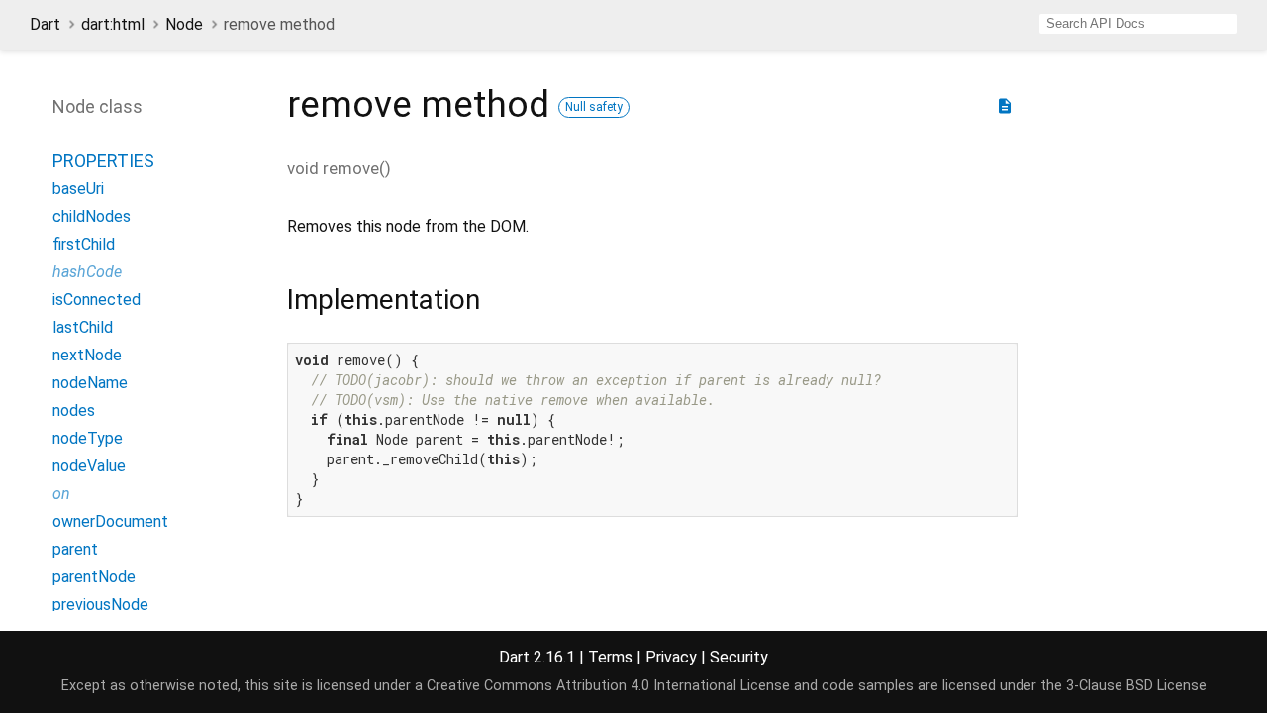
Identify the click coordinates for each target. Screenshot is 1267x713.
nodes (73, 410)
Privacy (671, 657)
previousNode (100, 604)
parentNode (94, 576)
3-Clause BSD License (1136, 685)
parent (75, 549)
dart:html (113, 24)
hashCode (87, 271)
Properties (103, 161)
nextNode (87, 355)
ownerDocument (110, 521)
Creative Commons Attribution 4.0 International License (608, 685)
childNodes (91, 216)
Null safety (594, 107)
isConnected (96, 299)
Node (184, 24)
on (61, 493)
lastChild (82, 327)
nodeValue (89, 466)
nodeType (87, 438)
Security (739, 657)
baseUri (78, 188)
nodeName (90, 382)
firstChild (83, 244)
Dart (45, 24)
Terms (610, 657)
